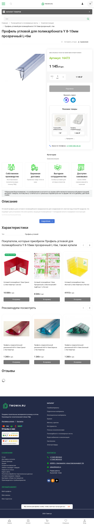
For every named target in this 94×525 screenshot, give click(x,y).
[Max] (66, 100)
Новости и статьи (8, 470)
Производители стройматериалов (13, 480)
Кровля (49, 419)
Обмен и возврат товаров (10, 467)
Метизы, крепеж (53, 422)
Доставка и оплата (8, 421)
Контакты (20, 421)
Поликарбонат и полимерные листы (24, 23)
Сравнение (84, 42)
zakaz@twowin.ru (55, 467)
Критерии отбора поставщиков (12, 478)
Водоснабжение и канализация (58, 437)
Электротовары (52, 445)
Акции (4, 463)
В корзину (16, 299)
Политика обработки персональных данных (17, 474)
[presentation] (83, 245)
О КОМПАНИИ (7, 453)
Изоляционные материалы (56, 415)
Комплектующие (47, 23)
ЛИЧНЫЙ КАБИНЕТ (9, 487)
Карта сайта (6, 472)
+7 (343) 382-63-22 (56, 459)
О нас (4, 457)
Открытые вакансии (9, 465)
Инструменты (52, 426)
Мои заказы (6, 495)
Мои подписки (7, 499)
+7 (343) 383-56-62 (56, 457)
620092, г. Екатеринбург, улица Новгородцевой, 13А (67, 463)
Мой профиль (6, 491)
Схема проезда (7, 461)
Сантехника (51, 441)
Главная (5, 23)
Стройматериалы (53, 408)
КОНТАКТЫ (51, 453)
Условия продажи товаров (11, 476)
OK (69, 507)
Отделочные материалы (55, 411)
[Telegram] (73, 100)
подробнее (46, 221)
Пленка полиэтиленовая (55, 430)
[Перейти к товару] (24, 68)
